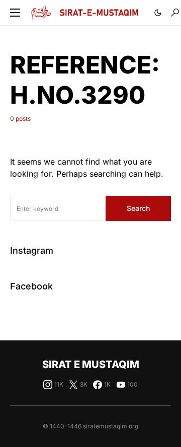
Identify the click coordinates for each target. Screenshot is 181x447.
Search (138, 208)
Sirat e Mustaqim (90, 364)
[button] (15, 13)
